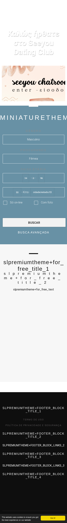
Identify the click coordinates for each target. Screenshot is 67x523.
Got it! (52, 518)
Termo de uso (33, 419)
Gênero (33, 130)
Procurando (33, 150)
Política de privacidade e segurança (33, 425)
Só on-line (16, 202)
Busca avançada (33, 232)
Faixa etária (33, 169)
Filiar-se (49, 14)
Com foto (47, 202)
